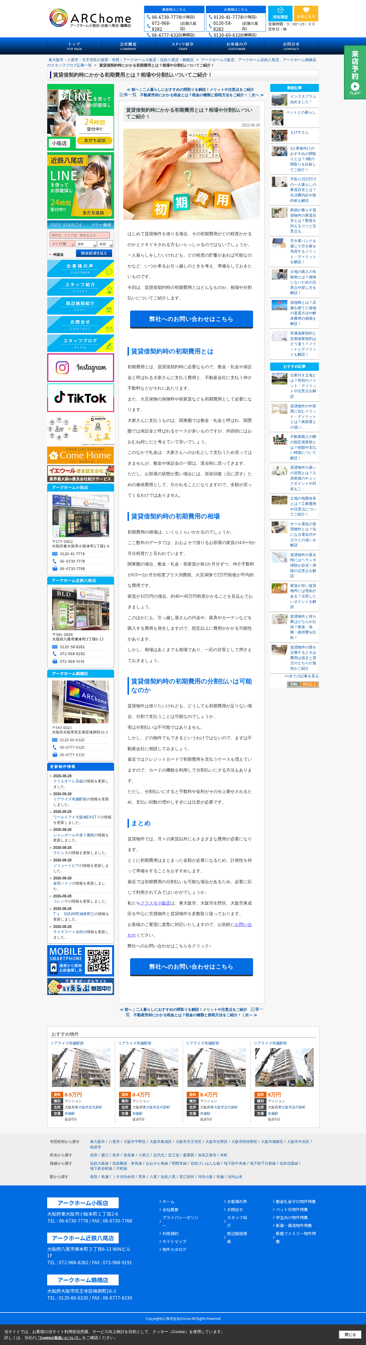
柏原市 (95, 1147)
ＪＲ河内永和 (123, 1177)
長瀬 (105, 1177)
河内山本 (235, 1177)
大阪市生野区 (216, 1141)
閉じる (350, 1334)
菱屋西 (188, 1155)
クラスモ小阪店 (155, 903)
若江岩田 (186, 1177)
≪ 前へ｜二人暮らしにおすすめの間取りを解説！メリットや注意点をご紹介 (190, 89)
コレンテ (60, 901)
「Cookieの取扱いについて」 (59, 1338)
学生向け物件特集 (292, 1217)
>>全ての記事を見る (302, 676)
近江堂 (173, 1155)
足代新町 (95, 1107)
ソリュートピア (66, 865)
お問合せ (235, 1209)
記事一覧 (128, 94)
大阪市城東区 (272, 1141)
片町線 (121, 1168)
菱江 (105, 1155)
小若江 (144, 1155)
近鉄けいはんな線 (205, 1163)
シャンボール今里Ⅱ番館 (73, 835)
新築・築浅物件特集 (294, 1225)
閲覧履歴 (280, 16)
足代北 (158, 1155)
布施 (220, 1177)
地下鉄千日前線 (263, 1163)
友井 (116, 1155)
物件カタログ (174, 1249)
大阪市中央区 (298, 1141)
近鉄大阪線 (99, 1163)
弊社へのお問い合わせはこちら (192, 319)
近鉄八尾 (168, 1177)
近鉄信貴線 (289, 1163)
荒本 (142, 1177)
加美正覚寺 (207, 1155)
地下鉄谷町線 (101, 1168)
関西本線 (179, 1163)
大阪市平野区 (135, 1141)
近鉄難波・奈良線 (127, 1163)
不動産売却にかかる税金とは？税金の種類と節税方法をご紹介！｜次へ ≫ (202, 95)
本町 (224, 1155)
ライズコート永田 (68, 932)
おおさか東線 (157, 1163)
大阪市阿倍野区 (244, 1141)
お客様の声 (237, 1201)
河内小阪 (205, 1177)
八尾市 (114, 1141)
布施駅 (70, 1114)
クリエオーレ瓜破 (68, 781)
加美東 (129, 1155)
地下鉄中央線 (235, 1163)
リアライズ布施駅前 (70, 799)
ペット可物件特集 (292, 1209)
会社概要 (170, 1209)
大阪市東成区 (161, 1141)
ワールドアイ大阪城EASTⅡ (76, 817)
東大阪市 (82, 1107)
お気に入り (306, 16)
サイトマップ (174, 1241)
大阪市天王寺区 (189, 1141)
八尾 (153, 1177)
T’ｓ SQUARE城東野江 (73, 914)
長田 (94, 1177)
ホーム (168, 1201)
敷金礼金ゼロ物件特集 (296, 1201)
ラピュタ (60, 853)
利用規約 (170, 1233)
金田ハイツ (62, 883)
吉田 (94, 1155)
